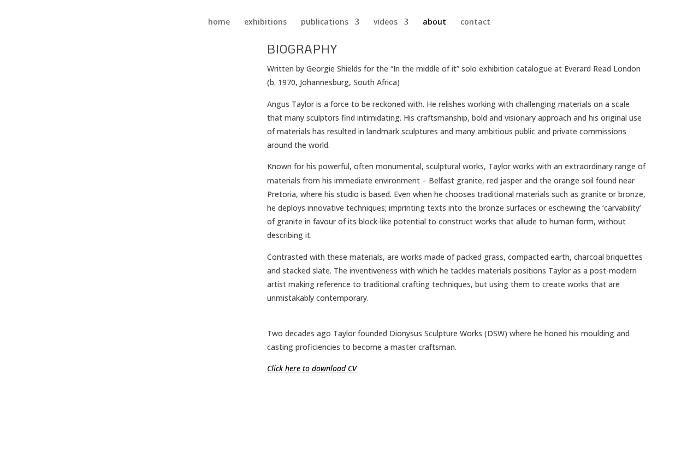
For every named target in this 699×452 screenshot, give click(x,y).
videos (386, 22)
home (219, 22)
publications (324, 22)
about (434, 22)
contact (475, 22)
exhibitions (265, 22)
